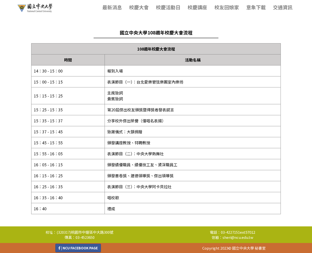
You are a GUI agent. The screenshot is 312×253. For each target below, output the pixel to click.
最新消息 (112, 7)
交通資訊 (282, 7)
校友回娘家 (226, 7)
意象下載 (256, 7)
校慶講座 (197, 7)
